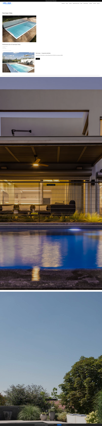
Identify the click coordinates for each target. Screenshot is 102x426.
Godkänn (59, 424)
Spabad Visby (5, 46)
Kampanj (63, 3)
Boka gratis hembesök (51, 184)
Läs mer (38, 58)
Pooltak (70, 3)
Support (98, 3)
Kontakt (94, 3)
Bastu (81, 3)
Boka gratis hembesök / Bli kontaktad (51, 0)
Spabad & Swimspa (76, 3)
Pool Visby (4, 48)
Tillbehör (90, 3)
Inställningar (64, 424)
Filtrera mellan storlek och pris (51, 399)
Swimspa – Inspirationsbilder (43, 53)
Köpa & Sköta (85, 3)
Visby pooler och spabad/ (7, 50)
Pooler (67, 3)
